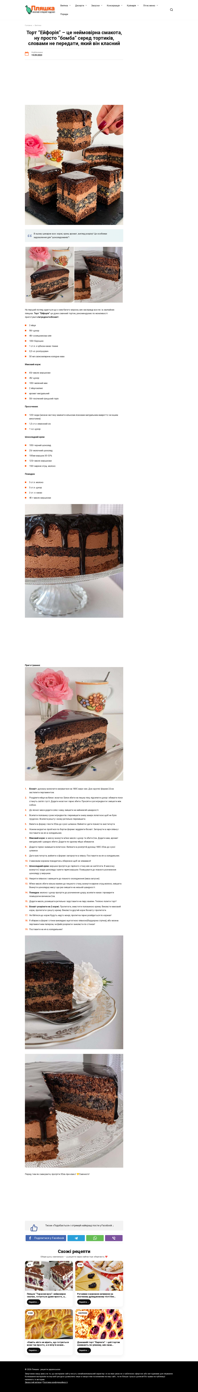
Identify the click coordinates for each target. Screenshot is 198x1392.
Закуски (95, 5)
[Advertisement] (74, 83)
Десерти (79, 5)
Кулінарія (131, 5)
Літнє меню (149, 5)
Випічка (64, 5)
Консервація (113, 5)
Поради (64, 14)
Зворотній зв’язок (33, 1382)
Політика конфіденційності (55, 1382)
